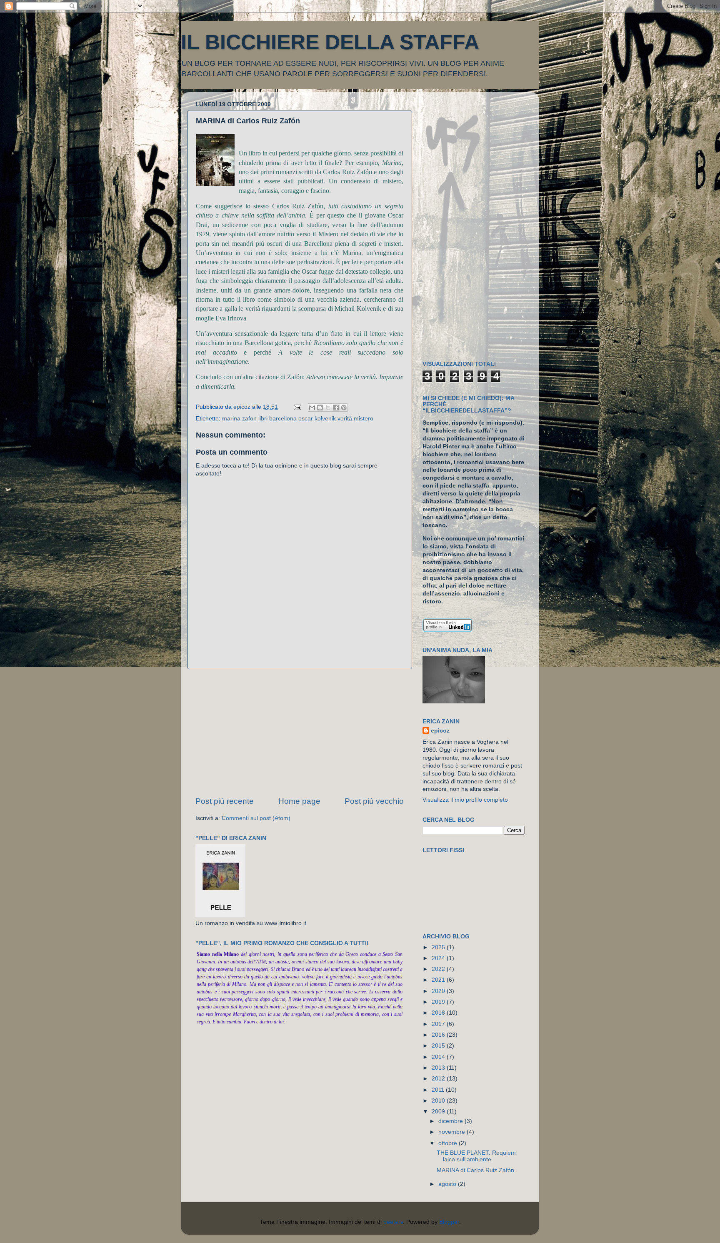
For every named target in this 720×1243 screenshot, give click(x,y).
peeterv (393, 1222)
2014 (439, 1057)
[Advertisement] (299, 732)
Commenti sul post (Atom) (256, 818)
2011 (439, 1090)
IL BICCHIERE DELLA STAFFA (330, 42)
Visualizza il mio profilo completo (465, 800)
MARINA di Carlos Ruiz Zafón (475, 1170)
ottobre (448, 1143)
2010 (439, 1101)
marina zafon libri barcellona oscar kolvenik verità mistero (297, 418)
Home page (299, 801)
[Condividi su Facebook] (336, 407)
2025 (439, 947)
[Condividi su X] (328, 407)
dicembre (451, 1121)
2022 (439, 969)
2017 (439, 1024)
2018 (439, 1013)
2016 (439, 1035)
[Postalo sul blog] (320, 407)
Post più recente (224, 801)
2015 (439, 1046)
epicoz (440, 731)
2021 (439, 980)
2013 (439, 1068)
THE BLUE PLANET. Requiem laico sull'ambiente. (476, 1156)
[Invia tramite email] (312, 407)
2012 (439, 1078)
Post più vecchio (374, 801)
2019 (439, 1002)
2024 (439, 958)
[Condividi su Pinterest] (344, 407)
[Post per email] (297, 407)
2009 (439, 1111)
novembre (452, 1132)
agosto (448, 1184)
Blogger (449, 1222)
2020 (439, 991)
